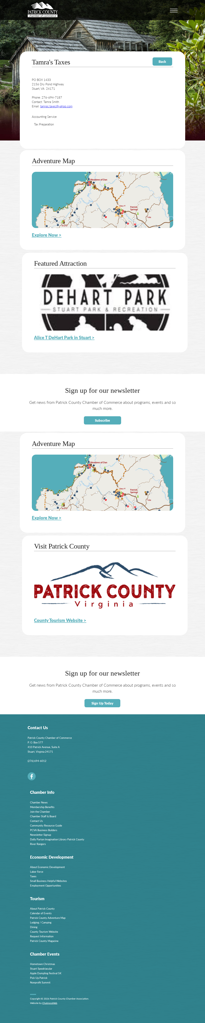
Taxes (33, 876)
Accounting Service (44, 116)
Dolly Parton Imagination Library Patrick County (57, 839)
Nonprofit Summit (40, 982)
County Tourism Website (44, 931)
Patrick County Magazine (44, 941)
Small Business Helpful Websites (48, 881)
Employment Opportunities (45, 885)
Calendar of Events (41, 913)
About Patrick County (42, 908)
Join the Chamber (40, 811)
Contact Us (36, 821)
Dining (33, 927)
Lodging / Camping (40, 922)
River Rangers (38, 844)
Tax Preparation (44, 124)
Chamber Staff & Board (43, 816)
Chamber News (39, 802)
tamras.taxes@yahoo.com (56, 106)
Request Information (41, 936)
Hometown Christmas (42, 964)
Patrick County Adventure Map (47, 918)
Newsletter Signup (40, 835)
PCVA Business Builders (43, 830)
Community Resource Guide (46, 825)
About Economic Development (47, 867)
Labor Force (36, 871)
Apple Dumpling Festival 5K (45, 973)
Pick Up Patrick (38, 978)
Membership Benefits (42, 807)
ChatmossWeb (49, 1003)
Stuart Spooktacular (41, 968)
